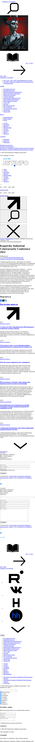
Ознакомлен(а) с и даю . (16, 477)
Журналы (6, 133)
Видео (5, 120)
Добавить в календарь (6, 259)
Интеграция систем (9, 105)
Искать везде (6, 692)
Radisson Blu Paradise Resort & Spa (13, 257)
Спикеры (6, 130)
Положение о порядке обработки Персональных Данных (16, 149)
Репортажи (6, 110)
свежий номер (4, 190)
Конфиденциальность (6, 145)
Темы (5, 169)
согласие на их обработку (24, 477)
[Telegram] (6, 301)
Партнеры (6, 139)
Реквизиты (6, 142)
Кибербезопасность (9, 90)
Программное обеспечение (11, 99)
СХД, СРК (6, 102)
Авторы (5, 129)
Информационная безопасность (12, 92)
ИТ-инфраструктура (9, 89)
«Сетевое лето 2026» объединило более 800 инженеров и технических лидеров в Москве (17, 327)
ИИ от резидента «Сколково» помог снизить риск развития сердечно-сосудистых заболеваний (15, 382)
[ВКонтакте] (1, 301)
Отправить (3, 726)
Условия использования (7, 146)
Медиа (2, 114)
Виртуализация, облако (10, 101)
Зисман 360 (6, 111)
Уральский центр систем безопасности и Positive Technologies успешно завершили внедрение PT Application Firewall (14, 406)
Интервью (6, 124)
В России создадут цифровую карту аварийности (15, 362)
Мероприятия (7, 127)
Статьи (5, 123)
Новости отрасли (5, 323)
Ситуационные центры (10, 108)
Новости (5, 126)
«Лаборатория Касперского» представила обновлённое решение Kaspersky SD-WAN (17, 428)
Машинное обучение (9, 95)
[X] (3, 301)
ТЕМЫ (2, 86)
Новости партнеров (5, 402)
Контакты (6, 141)
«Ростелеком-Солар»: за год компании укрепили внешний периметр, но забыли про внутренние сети (16, 346)
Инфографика (7, 119)
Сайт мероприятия (18, 259)
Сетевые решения (8, 96)
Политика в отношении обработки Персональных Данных (17, 148)
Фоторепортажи (8, 117)
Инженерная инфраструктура (11, 98)
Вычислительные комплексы (11, 93)
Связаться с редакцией (8, 1)
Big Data (5, 104)
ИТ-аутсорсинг (7, 107)
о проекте (3, 136)
